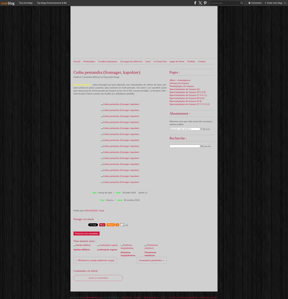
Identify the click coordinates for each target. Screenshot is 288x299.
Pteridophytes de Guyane (182, 86)
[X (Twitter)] (200, 3)
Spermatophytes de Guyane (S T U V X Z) (190, 104)
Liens (147, 61)
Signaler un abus (151, 297)
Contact (202, 61)
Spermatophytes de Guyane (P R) (186, 101)
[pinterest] (205, 3)
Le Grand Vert (160, 61)
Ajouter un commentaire (98, 278)
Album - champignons (180, 80)
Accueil (77, 61)
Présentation (89, 61)
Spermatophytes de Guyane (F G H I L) (188, 95)
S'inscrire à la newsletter (86, 233)
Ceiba (101, 210)
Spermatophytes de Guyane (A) (185, 89)
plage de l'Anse (177, 61)
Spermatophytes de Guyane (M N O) (187, 98)
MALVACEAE (91, 210)
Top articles (126, 297)
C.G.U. (164, 297)
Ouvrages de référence (131, 61)
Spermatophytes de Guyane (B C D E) (188, 92)
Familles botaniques (107, 61)
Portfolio (191, 61)
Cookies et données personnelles (183, 297)
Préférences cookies (209, 297)
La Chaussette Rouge (91, 297)
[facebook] (195, 3)
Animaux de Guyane (179, 83)
